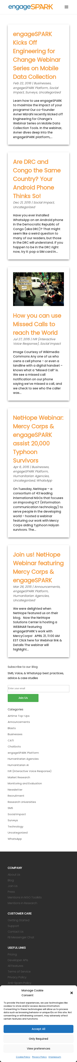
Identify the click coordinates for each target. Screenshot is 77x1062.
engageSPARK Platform (30, 88)
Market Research (19, 777)
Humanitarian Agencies (31, 476)
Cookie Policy (23, 1056)
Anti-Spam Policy (19, 983)
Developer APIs (18, 960)
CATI (11, 740)
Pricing (12, 954)
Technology (15, 826)
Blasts (12, 728)
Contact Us (15, 932)
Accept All (38, 1029)
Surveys (31, 92)
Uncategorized (50, 92)
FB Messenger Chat (21, 937)
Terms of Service (19, 972)
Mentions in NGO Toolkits (25, 897)
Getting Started (18, 920)
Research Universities (22, 802)
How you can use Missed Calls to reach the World (37, 324)
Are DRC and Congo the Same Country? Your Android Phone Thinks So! (37, 179)
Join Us (13, 886)
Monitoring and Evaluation (25, 783)
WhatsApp (44, 480)
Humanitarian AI (18, 765)
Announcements (47, 587)
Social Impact (43, 202)
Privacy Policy (39, 1056)
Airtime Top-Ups (19, 716)
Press (11, 892)
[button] (71, 993)
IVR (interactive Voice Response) (34, 341)
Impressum (55, 1056)
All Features (15, 966)
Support (13, 926)
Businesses (42, 83)
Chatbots (14, 746)
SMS (10, 808)
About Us (14, 875)
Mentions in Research (22, 903)
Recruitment (16, 796)
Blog (11, 880)
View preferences (38, 1048)
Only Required (38, 1039)
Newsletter (15, 789)
